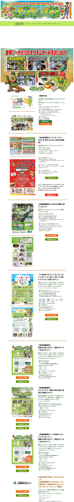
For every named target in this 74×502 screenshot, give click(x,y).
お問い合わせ (54, 23)
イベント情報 (38, 23)
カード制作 (33, 23)
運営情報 (49, 23)
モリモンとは (27, 23)
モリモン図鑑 (44, 23)
